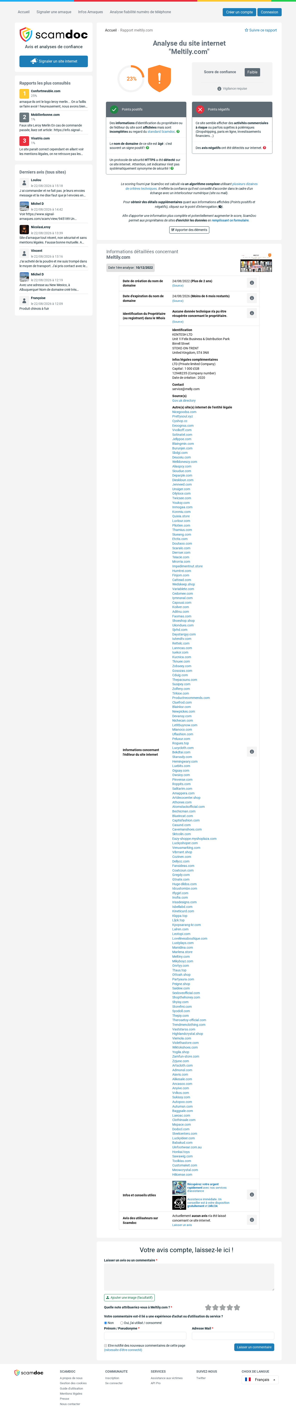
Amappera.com (183, 793)
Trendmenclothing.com (188, 1025)
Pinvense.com (182, 779)
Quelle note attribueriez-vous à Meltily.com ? (138, 1307)
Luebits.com (181, 766)
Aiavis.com (180, 1074)
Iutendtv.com (181, 639)
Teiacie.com (180, 557)
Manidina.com (182, 947)
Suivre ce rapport (263, 30)
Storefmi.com (182, 1006)
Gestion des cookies (73, 1383)
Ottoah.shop (181, 974)
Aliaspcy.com (181, 466)
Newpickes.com (183, 711)
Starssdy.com (182, 757)
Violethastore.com (185, 1043)
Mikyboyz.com (182, 961)
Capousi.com (181, 602)
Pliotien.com (181, 525)
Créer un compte (239, 12)
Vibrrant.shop (182, 852)
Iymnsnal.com (182, 598)
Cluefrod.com (182, 702)
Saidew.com (181, 988)
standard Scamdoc (161, 131)
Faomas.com (181, 616)
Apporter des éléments (190, 230)
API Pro (155, 1383)
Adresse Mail (202, 1328)
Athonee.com (181, 802)
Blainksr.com (181, 707)
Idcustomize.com (184, 888)
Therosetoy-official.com (189, 1020)
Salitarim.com (182, 788)
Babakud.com (182, 1142)
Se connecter (114, 1383)
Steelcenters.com (184, 1133)
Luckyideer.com (183, 1138)
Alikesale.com (182, 1079)
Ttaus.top (179, 970)
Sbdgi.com (180, 453)
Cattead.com (181, 580)
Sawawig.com (182, 1156)
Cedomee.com (182, 593)
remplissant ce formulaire (230, 220)
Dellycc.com (180, 861)
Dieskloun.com (182, 480)
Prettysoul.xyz (182, 416)
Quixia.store (181, 516)
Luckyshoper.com (185, 843)
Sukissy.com (181, 1097)
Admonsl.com (182, 1070)
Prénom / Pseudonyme (121, 1328)
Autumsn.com (182, 1106)
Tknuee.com (181, 661)
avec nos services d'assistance (207, 1188)
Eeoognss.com (183, 425)
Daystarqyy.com (184, 634)
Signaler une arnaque (54, 12)
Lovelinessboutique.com (189, 938)
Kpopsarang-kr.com (186, 925)
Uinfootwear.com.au (187, 1147)
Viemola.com (181, 1038)
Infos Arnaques (90, 12)
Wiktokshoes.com (185, 1047)
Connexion (269, 12)
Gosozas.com (182, 671)
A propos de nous (71, 1378)
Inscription (112, 1378)
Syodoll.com (181, 1011)
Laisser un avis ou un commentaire (130, 1260)
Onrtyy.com (180, 965)
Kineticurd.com (183, 911)
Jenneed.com (182, 484)
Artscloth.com (182, 1065)
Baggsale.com (182, 1111)
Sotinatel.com (182, 434)
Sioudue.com (181, 471)
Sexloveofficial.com (186, 993)
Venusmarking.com (186, 848)
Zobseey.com (181, 666)
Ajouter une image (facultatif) (131, 1297)
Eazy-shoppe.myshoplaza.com (194, 838)
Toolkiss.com (181, 1161)
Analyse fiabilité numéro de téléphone (140, 12)
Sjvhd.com (179, 630)
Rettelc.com (180, 643)
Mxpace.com (181, 1124)
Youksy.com (181, 503)
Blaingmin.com (183, 443)
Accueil (24, 12)
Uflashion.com (182, 734)
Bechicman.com (183, 811)
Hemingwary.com (184, 761)
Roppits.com (181, 784)
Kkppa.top (179, 916)
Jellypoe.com (181, 439)
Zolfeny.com (181, 689)
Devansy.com (181, 716)
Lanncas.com (182, 648)
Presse (64, 1398)
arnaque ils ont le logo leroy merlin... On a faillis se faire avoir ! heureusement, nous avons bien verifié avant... (52, 106)
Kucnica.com (181, 657)
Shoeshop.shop (183, 620)
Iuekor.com (180, 652)
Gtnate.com (180, 879)
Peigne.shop (181, 984)
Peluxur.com (181, 739)
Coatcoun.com (183, 870)
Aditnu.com (180, 611)
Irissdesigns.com (184, 902)
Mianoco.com (182, 729)
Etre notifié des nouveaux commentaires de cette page (144, 1348)
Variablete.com (183, 589)
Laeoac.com (181, 1115)
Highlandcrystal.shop (187, 1034)
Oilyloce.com (181, 493)
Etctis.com (180, 539)
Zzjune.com (180, 1061)
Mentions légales (71, 1393)
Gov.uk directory (184, 400)
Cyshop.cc (179, 421)
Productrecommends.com (191, 698)
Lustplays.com (183, 943)
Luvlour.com (181, 521)
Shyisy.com (180, 1002)
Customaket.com (184, 1165)
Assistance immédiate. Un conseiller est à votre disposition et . (208, 1203)
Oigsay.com (180, 770)
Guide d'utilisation (71, 1388)
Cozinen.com (181, 857)
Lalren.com (180, 929)
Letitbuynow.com (184, 725)
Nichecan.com (182, 720)
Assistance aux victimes (167, 1378)
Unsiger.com (181, 489)
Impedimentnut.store (187, 566)
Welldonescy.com (184, 462)
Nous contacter (70, 1404)
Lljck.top (178, 920)
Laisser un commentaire (254, 1347)
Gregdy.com (181, 875)
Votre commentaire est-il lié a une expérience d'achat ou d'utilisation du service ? (163, 1316)
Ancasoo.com (182, 1084)
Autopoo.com (182, 1102)
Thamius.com (182, 530)
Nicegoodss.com (184, 412)
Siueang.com (181, 534)
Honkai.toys (181, 1152)
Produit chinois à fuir (34, 308)
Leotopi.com (181, 934)
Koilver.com (180, 607)
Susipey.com (181, 684)
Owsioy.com (181, 775)
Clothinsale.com (183, 1120)
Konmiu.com (181, 512)
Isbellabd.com (182, 907)
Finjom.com (180, 575)
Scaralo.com (181, 548)
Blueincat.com (182, 816)
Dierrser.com (181, 552)
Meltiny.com (181, 956)
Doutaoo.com (182, 543)
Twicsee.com (181, 498)
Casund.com (181, 825)
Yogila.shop (180, 1052)
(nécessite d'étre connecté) (123, 1350)
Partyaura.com (183, 979)
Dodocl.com (180, 1129)
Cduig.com (180, 675)
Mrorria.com (181, 561)
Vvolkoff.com (181, 430)
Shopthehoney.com (186, 997)
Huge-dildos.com (184, 884)
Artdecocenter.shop (186, 797)
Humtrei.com (181, 571)
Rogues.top (180, 743)
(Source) (178, 285)
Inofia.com (180, 897)
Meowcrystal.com (185, 1170)
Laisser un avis (182, 1225)
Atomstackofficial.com (188, 807)
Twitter (201, 1378)
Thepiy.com (180, 1015)
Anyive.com (180, 1088)
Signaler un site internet (58, 61)
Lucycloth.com (183, 748)
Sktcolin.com (181, 834)
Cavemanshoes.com (187, 829)
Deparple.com (182, 475)
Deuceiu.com (181, 457)
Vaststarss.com (183, 1029)
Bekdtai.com (181, 752)
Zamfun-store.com (185, 1056)
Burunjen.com (182, 448)
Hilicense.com (182, 1174)
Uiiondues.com (183, 625)
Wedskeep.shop (183, 584)
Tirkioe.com (180, 693)
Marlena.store (182, 952)
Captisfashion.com (186, 820)
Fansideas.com (183, 866)
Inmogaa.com (182, 507)
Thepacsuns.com (184, 680)
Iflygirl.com (180, 893)
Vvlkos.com (180, 1093)
